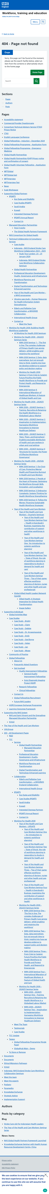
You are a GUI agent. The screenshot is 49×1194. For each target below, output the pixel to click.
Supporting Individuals (13, 612)
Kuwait (17, 210)
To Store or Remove (17, 1052)
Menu (35, 22)
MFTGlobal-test (10, 175)
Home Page (37, 72)
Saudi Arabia (19, 206)
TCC (10, 739)
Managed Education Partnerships (23, 225)
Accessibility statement (13, 119)
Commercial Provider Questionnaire (19, 123)
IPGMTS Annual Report (24, 218)
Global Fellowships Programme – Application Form (25, 144)
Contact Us (18, 221)
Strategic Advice (11, 1096)
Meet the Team (25, 324)
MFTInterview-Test (11, 182)
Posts (7, 106)
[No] (46, 1174)
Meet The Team (20, 1024)
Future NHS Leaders (22, 701)
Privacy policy (7, 1160)
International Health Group (25, 317)
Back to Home (9, 34)
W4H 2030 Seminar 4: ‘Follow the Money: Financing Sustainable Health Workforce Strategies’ (33, 503)
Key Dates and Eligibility (24, 199)
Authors (8, 103)
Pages (7, 99)
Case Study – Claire (22, 625)
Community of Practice (18, 654)
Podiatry (7, 1084)
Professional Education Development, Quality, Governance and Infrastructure (32, 757)
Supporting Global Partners (15, 193)
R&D (11, 736)
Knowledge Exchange (13, 1092)
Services (17, 742)
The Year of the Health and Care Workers (21, 725)
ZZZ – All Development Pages (16, 733)
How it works (19, 228)
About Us (18, 661)
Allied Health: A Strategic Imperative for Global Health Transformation (31, 602)
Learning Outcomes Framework (22, 709)
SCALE (11, 722)
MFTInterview (10, 179)
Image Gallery (25, 608)
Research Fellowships (28, 687)
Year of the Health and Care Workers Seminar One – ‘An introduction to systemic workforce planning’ (35, 834)
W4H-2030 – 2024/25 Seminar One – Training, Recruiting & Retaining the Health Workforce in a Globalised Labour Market (35, 997)
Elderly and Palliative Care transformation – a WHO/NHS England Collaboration (31, 782)
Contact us (18, 321)
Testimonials (19, 1028)
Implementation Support (14, 1099)
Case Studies (14, 618)
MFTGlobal (8, 171)
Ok (45, 1190)
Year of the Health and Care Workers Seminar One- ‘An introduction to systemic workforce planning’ (34, 543)
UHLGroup (8, 729)
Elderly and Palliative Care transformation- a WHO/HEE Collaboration (26, 311)
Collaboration (20, 776)
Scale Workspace (11, 190)
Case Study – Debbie (22, 628)
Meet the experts (11, 1081)
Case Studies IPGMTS (22, 203)
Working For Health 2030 (24, 821)
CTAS (6, 133)
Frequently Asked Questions (26, 664)
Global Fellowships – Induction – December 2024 (24, 141)
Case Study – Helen (22, 643)
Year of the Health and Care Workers (29, 509)
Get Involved (19, 668)
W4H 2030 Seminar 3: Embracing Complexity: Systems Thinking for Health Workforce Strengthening (33, 493)
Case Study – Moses (22, 651)
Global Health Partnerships (15, 155)
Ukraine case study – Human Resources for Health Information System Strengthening (30, 302)
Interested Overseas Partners (26, 214)
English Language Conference (16, 137)
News (6, 186)
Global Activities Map (18, 614)
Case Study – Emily (22, 636)
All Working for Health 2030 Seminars (30, 333)
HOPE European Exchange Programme (25, 705)
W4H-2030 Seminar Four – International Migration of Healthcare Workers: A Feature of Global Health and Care (35, 977)
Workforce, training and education (24, 13)
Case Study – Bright (22, 621)
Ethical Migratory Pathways (15, 1063)
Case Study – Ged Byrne (24, 639)
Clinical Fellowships (27, 690)
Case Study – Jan (21, 647)
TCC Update (14, 1035)
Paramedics (9, 1088)
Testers (12, 1039)
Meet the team (10, 1077)
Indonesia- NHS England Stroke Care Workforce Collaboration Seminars (32, 263)
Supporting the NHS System (15, 712)
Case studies (19, 244)
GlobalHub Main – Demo (24, 1048)
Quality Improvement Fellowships (33, 671)
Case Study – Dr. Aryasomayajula (27, 632)
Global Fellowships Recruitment (27, 698)
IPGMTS (12, 196)
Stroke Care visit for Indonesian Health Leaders (23, 1124)
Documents (9, 1056)
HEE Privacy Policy (8, 1168)
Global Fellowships (17, 658)
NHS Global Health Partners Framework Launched (25, 1140)
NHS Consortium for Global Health (23, 235)
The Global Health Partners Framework (30, 231)
